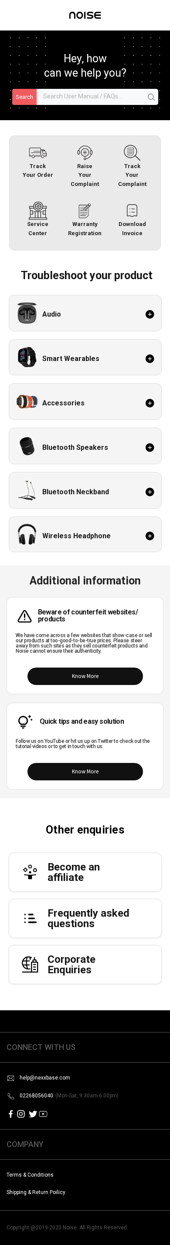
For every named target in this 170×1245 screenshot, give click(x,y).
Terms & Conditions (30, 1175)
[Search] (151, 97)
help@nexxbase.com (45, 1078)
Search (24, 97)
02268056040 (69, 1096)
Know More (85, 676)
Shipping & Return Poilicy (36, 1192)
